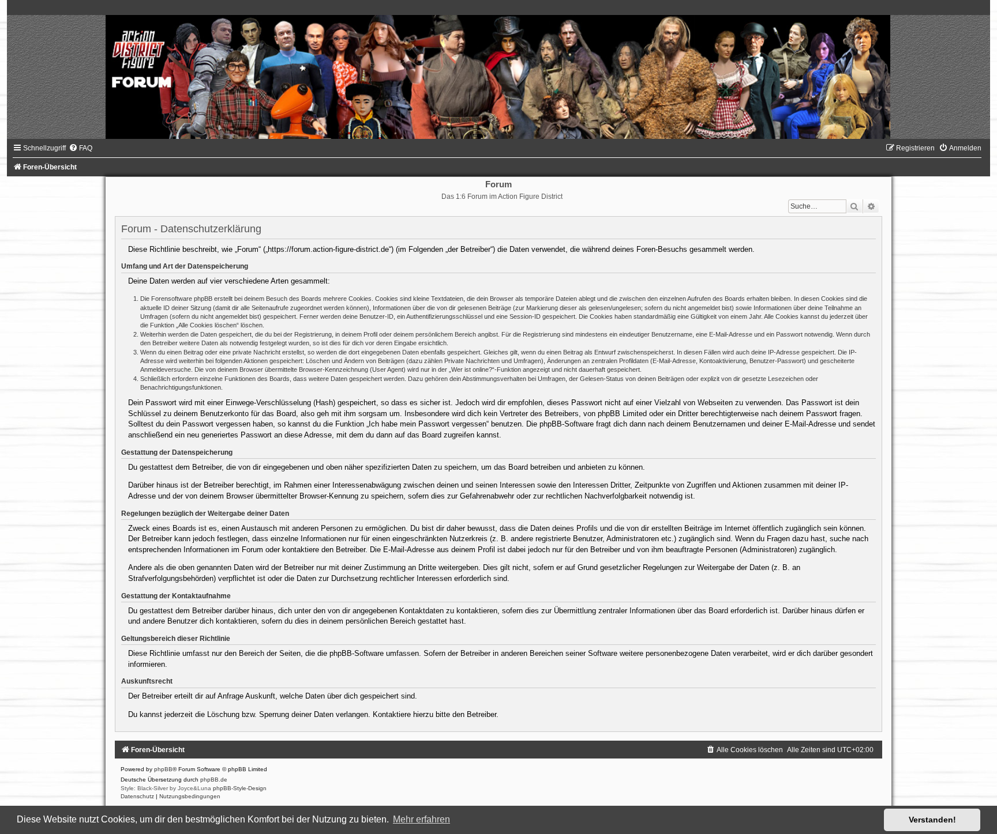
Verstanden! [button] (932, 819)
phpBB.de (213, 779)
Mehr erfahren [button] (421, 819)
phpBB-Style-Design (240, 788)
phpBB (163, 769)
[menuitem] (80, 148)
